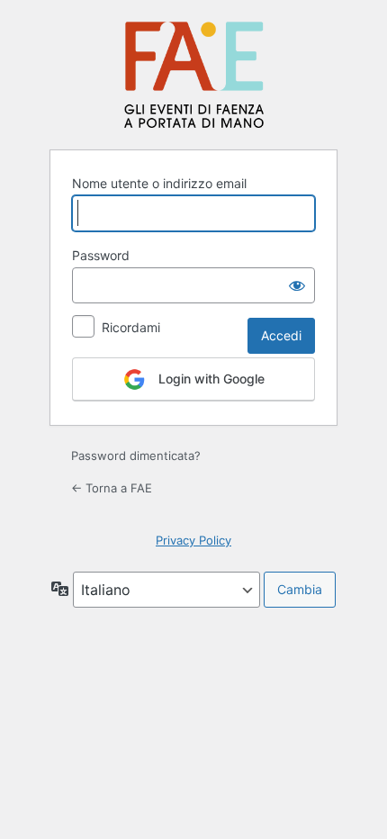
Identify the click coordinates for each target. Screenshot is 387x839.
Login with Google (210, 378)
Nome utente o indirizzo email (159, 183)
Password (101, 255)
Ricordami (131, 327)
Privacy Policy (193, 540)
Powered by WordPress (194, 74)
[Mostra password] (297, 285)
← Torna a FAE (111, 488)
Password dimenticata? (136, 455)
